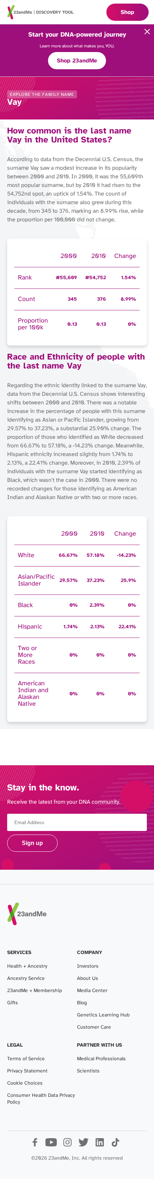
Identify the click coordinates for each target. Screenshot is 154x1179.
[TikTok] (115, 1145)
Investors (87, 966)
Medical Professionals (101, 1059)
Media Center (92, 991)
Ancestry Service (26, 978)
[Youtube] (51, 1145)
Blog (82, 1003)
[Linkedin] (99, 1145)
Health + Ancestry (27, 966)
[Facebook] (35, 1145)
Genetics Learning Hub (103, 1015)
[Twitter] (83, 1145)
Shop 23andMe (77, 61)
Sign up (32, 843)
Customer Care (94, 1027)
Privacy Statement (27, 1071)
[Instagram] (67, 1145)
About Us (87, 978)
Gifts (12, 1003)
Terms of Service (26, 1059)
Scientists (88, 1071)
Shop (127, 12)
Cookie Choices (25, 1083)
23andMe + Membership (34, 991)
